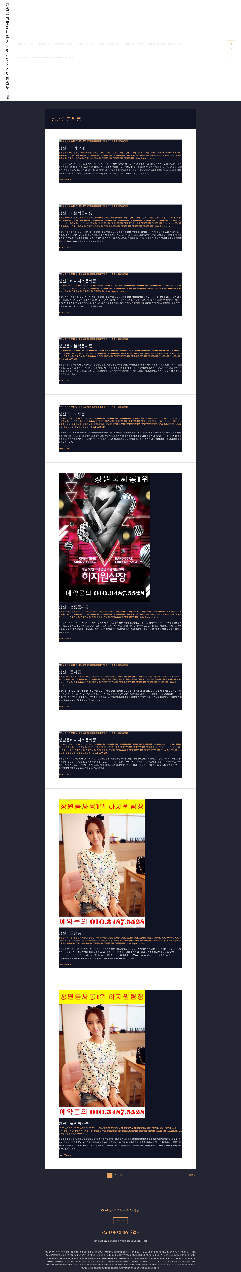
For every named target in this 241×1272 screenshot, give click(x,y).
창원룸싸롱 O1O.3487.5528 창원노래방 (7, 50)
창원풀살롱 (118, 158)
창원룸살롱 (146, 223)
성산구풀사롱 (93, 155)
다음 (192, 1175)
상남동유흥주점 (169, 217)
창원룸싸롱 (157, 223)
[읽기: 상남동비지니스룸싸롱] (93, 733)
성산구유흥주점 (90, 421)
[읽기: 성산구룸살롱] (102, 863)
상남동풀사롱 (97, 220)
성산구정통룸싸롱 (70, 223)
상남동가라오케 (66, 217)
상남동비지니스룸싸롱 (108, 350)
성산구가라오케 (72, 148)
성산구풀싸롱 (119, 155)
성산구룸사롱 (136, 220)
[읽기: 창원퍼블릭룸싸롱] (102, 1053)
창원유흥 (120, 1221)
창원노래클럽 (163, 353)
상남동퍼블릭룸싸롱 (81, 220)
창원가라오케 (132, 155)
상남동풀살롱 (138, 152)
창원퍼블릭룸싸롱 (93, 158)
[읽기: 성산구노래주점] (93, 407)
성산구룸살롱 (149, 220)
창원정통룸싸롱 (79, 226)
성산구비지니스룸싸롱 (77, 281)
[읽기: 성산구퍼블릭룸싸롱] (93, 206)
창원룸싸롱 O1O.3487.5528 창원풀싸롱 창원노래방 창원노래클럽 (120, 1241)
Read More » (65, 179)
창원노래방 (144, 155)
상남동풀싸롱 (151, 152)
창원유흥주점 (169, 155)
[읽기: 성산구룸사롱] (93, 665)
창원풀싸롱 (129, 158)
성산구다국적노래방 (77, 288)
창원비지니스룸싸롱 (172, 223)
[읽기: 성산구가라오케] (93, 141)
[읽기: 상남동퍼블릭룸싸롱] (93, 339)
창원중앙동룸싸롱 (76, 158)
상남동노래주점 (81, 217)
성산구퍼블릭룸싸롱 (77, 155)
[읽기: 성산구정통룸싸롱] (104, 537)
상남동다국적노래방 (83, 152)
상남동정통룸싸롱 (142, 350)
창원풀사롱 (107, 158)
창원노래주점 (156, 155)
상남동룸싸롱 (125, 152)
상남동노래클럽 (66, 152)
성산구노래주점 (72, 414)
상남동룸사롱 (99, 152)
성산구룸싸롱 (162, 220)
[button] (231, 51)
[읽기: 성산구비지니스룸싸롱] (93, 274)
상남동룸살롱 (112, 152)
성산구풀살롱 (106, 155)
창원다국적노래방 (132, 223)
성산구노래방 (168, 285)
